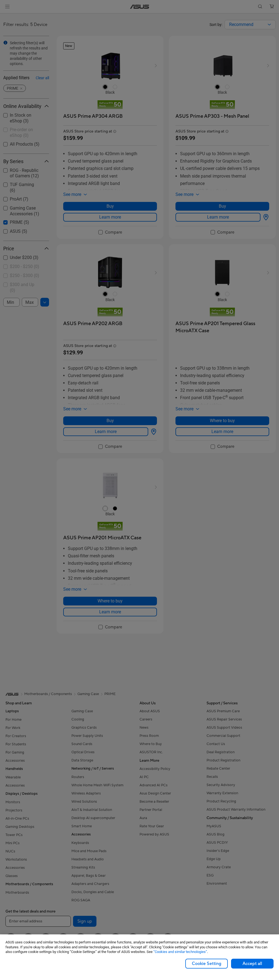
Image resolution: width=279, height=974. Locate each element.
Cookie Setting (206, 963)
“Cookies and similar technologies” (180, 952)
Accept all (252, 963)
